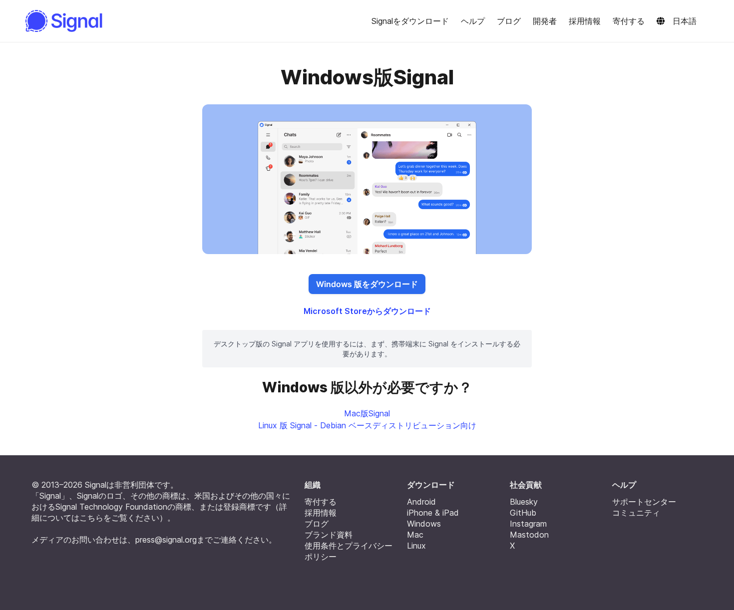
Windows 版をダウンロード (367, 284)
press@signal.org (166, 540)
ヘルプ (473, 21)
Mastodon (529, 535)
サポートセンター (644, 502)
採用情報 (585, 21)
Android (421, 502)
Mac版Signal (367, 413)
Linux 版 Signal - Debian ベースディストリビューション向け (367, 425)
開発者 (545, 21)
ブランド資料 (329, 535)
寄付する (629, 21)
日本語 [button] (685, 21)
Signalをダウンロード (410, 21)
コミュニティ (636, 513)
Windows (424, 524)
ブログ (509, 21)
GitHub (523, 513)
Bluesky (524, 502)
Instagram (528, 524)
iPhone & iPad (433, 513)
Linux (416, 546)
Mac (415, 535)
